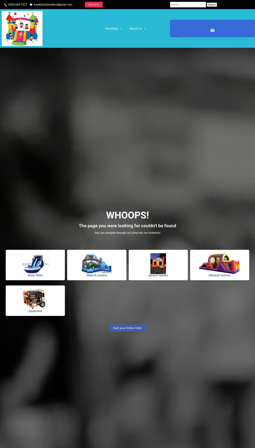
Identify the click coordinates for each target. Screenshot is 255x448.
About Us (135, 28)
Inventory (111, 28)
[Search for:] (188, 4)
